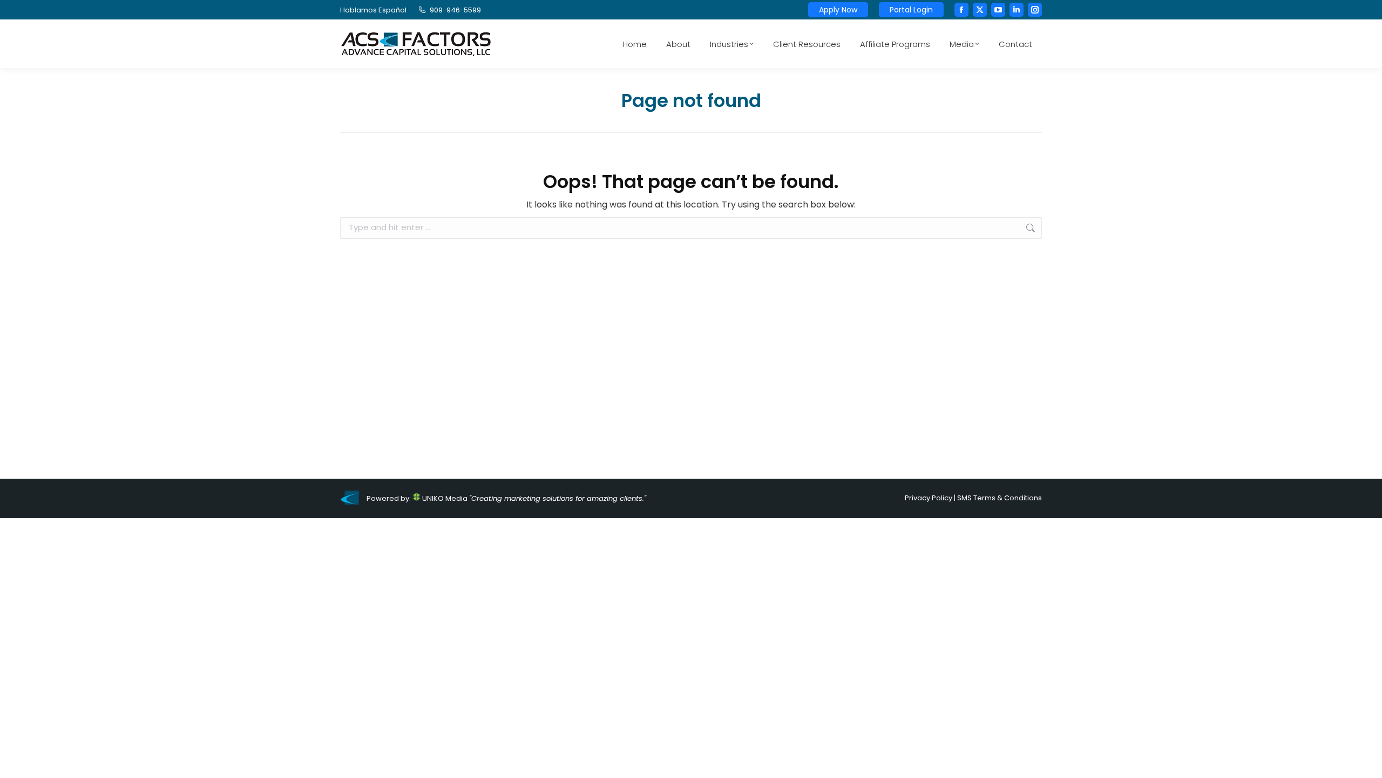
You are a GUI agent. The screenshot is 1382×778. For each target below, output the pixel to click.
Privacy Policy (928, 498)
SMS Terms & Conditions (999, 498)
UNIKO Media (444, 498)
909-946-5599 (455, 10)
